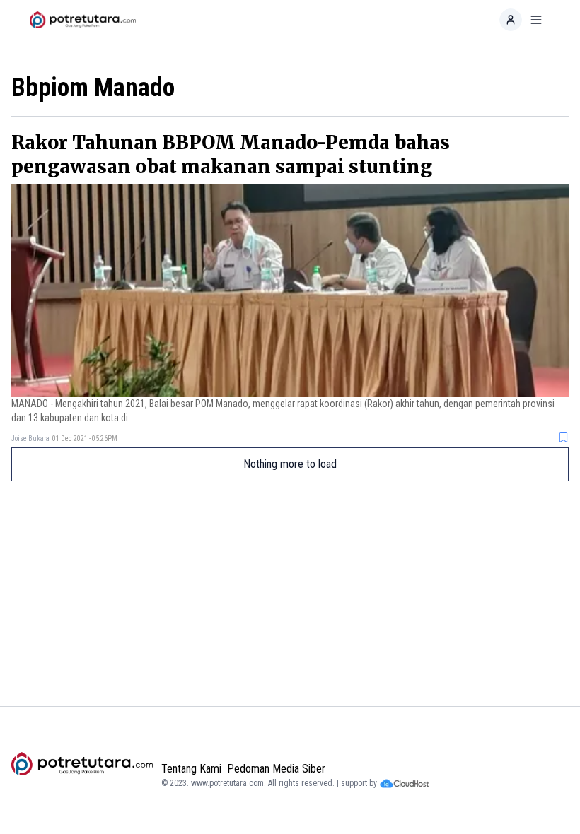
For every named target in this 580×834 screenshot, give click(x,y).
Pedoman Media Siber (276, 768)
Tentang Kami (191, 768)
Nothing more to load (290, 464)
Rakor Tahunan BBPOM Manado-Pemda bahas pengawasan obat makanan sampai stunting (230, 154)
